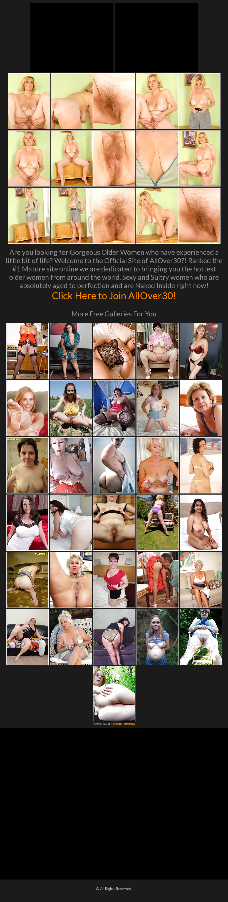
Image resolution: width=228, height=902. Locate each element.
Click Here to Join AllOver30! (114, 295)
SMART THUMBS (124, 723)
